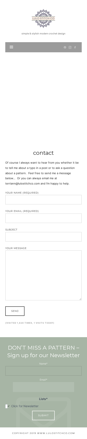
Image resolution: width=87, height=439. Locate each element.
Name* (43, 363)
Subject (11, 229)
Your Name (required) (22, 192)
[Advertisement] (43, 97)
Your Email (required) (22, 211)
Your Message (16, 248)
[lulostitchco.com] (43, 18)
